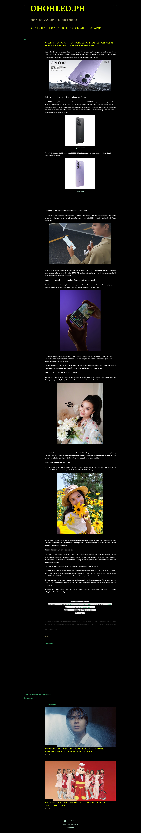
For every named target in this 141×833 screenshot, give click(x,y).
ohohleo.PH (57, 9)
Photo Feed (56, 28)
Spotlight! (38, 28)
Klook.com (28, 698)
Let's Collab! (75, 28)
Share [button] (25, 39)
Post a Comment (53, 754)
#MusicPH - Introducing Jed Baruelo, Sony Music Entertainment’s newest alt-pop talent (74, 750)
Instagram (81, 604)
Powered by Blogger (72, 820)
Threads (90, 604)
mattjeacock (75, 824)
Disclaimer (94, 28)
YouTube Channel (87, 607)
